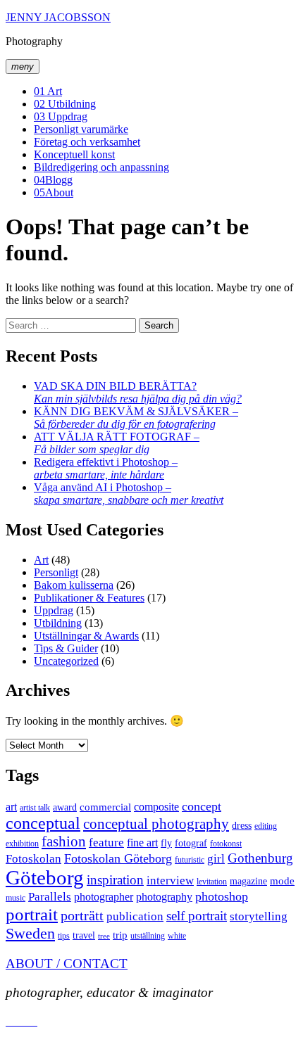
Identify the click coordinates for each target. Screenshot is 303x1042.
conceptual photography (156, 823)
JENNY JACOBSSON (58, 17)
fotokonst (226, 844)
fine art (142, 843)
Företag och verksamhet (87, 142)
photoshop (221, 896)
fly (166, 843)
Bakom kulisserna (73, 585)
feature (106, 842)
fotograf (191, 843)
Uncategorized (66, 661)
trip (120, 935)
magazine (248, 881)
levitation (212, 882)
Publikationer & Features (89, 598)
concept (201, 806)
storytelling (258, 916)
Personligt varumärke (81, 129)
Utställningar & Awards (86, 636)
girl (216, 858)
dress (242, 825)
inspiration (115, 879)
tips (64, 936)
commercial (105, 807)
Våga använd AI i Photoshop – (128, 493)
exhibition (22, 844)
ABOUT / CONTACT (67, 963)
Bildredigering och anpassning (101, 167)
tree (104, 936)
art (11, 807)
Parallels (49, 896)
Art (48, 91)
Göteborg (45, 877)
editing (265, 826)
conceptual (43, 823)
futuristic (189, 860)
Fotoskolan (33, 858)
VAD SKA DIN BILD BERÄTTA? (138, 392)
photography (164, 897)
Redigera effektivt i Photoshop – (106, 468)
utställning (147, 936)
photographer (103, 897)
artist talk (35, 808)
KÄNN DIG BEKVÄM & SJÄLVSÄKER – (136, 417)
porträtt (82, 915)
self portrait (196, 915)
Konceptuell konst (74, 154)
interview (170, 880)
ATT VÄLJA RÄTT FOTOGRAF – (116, 443)
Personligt (56, 572)
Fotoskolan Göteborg (118, 858)
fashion (64, 841)
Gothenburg (260, 858)
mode (282, 881)
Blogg (53, 180)
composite (156, 807)
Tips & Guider (66, 648)
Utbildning (65, 104)
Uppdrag (60, 116)
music (15, 898)
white (177, 936)
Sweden (30, 933)
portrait (32, 914)
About (53, 192)
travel (84, 935)
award (65, 807)
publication (134, 916)
